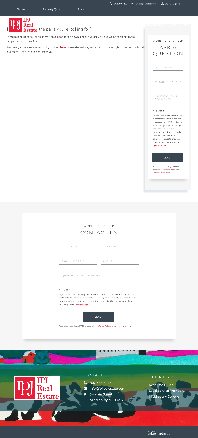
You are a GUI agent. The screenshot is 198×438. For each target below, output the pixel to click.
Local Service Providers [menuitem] (166, 391)
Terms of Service (159, 173)
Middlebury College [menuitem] (164, 396)
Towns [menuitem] (133, 24)
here (63, 47)
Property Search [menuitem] (61, 24)
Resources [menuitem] (154, 24)
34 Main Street (106, 397)
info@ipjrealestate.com (145, 4)
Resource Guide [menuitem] (161, 385)
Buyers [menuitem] (87, 24)
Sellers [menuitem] (104, 24)
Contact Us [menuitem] (179, 24)
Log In (168, 4)
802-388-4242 (120, 4)
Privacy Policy (159, 146)
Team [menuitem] (119, 24)
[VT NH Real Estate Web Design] (159, 433)
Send (167, 157)
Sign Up (176, 4)
